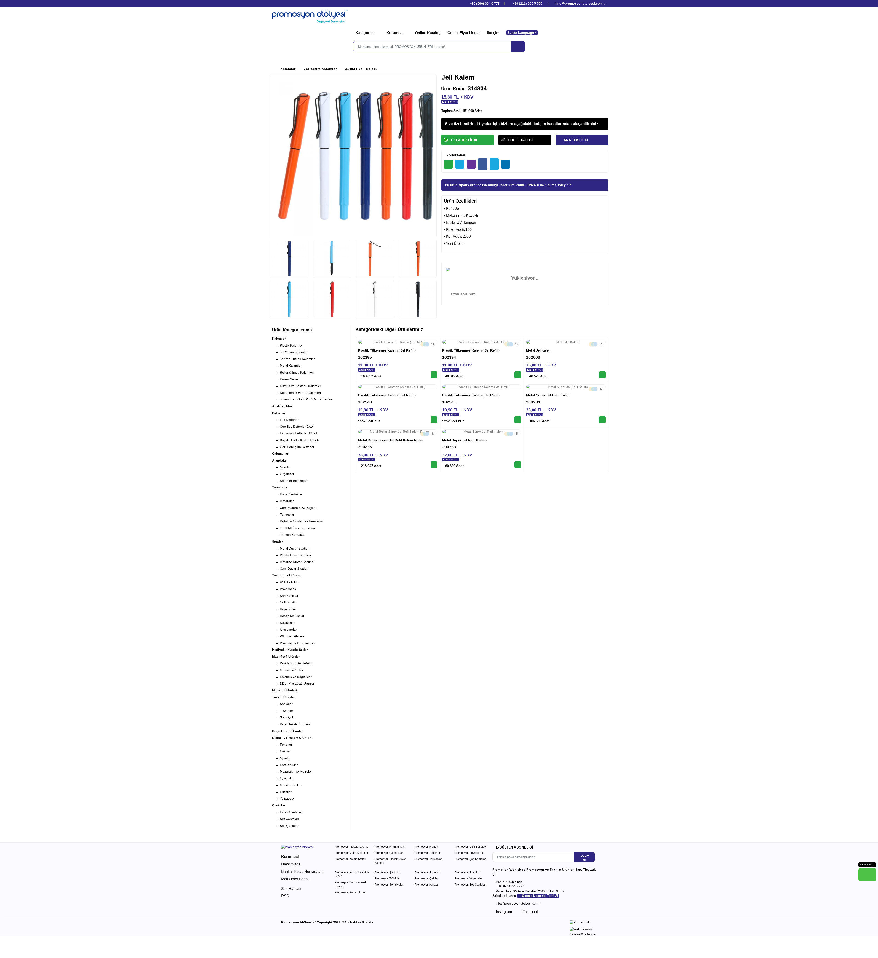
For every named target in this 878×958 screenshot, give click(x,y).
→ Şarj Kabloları (285, 596)
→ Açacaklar (283, 778)
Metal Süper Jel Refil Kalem (548, 395)
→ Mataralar (283, 501)
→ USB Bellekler (286, 582)
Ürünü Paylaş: (455, 154)
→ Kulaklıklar (283, 622)
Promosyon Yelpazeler (469, 878)
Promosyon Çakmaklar (389, 852)
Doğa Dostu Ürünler (287, 731)
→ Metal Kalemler (287, 365)
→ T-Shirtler (282, 710)
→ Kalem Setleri (285, 379)
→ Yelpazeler (283, 798)
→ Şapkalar (282, 704)
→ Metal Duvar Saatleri (290, 548)
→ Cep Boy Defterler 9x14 (293, 426)
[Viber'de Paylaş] (471, 164)
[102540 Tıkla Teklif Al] (434, 419)
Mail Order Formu (295, 879)
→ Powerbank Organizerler (293, 643)
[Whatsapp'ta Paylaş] (448, 164)
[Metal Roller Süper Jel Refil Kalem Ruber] (397, 431)
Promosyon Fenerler (427, 872)
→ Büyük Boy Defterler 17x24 (295, 440)
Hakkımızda (290, 864)
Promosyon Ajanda (426, 846)
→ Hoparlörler (284, 609)
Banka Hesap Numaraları (301, 871)
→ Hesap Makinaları (288, 616)
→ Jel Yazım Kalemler (290, 352)
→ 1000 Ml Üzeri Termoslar (293, 528)
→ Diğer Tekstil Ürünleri (291, 724)
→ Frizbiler (282, 792)
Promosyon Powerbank (469, 852)
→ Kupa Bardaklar (287, 494)
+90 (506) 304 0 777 (484, 3)
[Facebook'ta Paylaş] (482, 164)
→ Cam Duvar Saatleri (290, 568)
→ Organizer (283, 474)
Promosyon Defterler (427, 852)
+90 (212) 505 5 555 (527, 3)
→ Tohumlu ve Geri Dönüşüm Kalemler (302, 399)
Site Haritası (291, 889)
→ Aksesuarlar (284, 629)
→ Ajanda (281, 467)
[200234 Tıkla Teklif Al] (602, 419)
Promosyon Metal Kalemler (351, 852)
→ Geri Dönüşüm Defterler (293, 447)
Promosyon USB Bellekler (471, 846)
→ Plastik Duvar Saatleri (291, 555)
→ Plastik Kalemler (287, 345)
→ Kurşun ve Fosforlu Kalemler (296, 386)
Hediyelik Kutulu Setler (290, 649)
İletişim (493, 33)
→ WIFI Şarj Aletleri (288, 636)
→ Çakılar (281, 751)
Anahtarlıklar (282, 406)
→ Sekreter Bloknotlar (290, 481)
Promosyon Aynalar (427, 884)
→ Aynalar (281, 758)
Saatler (277, 541)
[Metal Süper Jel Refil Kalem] (566, 387)
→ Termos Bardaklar (288, 534)
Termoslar (279, 487)
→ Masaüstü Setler (287, 670)
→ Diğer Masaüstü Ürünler (293, 683)
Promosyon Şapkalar (388, 872)
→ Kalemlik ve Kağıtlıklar (292, 677)
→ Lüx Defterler (285, 420)
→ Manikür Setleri (287, 785)
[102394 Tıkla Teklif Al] (517, 374)
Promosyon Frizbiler (467, 872)
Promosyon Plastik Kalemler (352, 846)
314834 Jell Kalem (361, 69)
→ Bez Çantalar (285, 825)
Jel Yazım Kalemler (320, 69)
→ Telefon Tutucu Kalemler (293, 359)
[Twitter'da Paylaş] (494, 164)
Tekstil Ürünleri (284, 697)
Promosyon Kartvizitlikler (350, 892)
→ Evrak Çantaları (287, 812)
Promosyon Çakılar (426, 878)
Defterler (278, 413)
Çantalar (278, 805)
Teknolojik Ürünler (286, 575)
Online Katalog (428, 33)
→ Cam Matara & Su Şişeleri (294, 508)
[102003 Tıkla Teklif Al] (602, 374)
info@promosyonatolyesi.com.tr (580, 3)
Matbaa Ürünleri (284, 690)
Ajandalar (279, 460)
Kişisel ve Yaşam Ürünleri (291, 737)
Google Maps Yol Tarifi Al (539, 895)
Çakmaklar (280, 453)
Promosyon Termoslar (428, 859)
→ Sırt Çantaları (285, 819)
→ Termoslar (283, 514)
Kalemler (288, 69)
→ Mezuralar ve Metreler (292, 771)
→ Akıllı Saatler (285, 602)
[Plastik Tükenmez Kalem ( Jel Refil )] (397, 342)
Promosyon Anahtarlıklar (390, 846)
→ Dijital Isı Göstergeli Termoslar (297, 521)
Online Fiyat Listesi (463, 33)
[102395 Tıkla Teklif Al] (434, 374)
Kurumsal (395, 33)
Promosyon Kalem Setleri (350, 859)
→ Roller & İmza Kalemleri (293, 372)
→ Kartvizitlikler (285, 765)
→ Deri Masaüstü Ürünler (292, 663)
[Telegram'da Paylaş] (459, 164)
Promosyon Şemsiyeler (389, 884)
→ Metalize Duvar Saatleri (292, 562)
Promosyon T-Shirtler (388, 878)
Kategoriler (366, 33)
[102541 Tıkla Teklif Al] (517, 419)
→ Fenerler (282, 744)
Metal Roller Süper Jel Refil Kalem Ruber (391, 440)
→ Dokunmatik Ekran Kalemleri (296, 393)
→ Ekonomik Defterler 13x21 (294, 433)
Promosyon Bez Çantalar (470, 884)
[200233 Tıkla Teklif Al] (517, 464)
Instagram (503, 912)
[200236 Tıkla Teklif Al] (434, 464)
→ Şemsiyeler (284, 717)
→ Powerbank (284, 589)
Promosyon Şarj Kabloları (470, 859)
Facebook (530, 912)
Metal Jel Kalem (538, 350)
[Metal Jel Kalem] (566, 342)
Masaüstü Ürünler (286, 656)
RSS (285, 896)
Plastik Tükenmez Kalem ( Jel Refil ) (387, 350)
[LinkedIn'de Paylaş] (505, 164)
